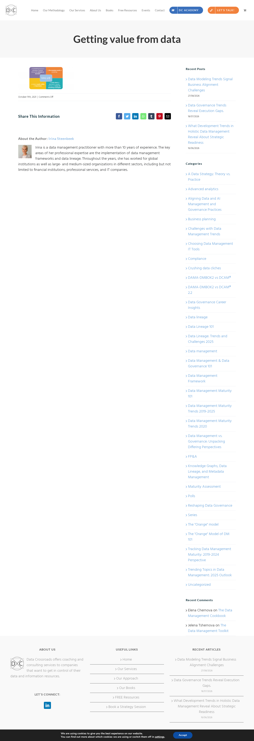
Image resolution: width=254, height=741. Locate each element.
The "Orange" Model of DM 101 (208, 536)
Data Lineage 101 (201, 327)
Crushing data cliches (204, 268)
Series (192, 515)
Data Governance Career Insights (207, 305)
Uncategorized (199, 585)
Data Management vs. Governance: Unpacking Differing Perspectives (206, 441)
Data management (202, 351)
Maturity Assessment (204, 487)
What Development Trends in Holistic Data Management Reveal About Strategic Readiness (211, 134)
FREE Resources (127, 697)
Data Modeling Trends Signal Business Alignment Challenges (210, 84)
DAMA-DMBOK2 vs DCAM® (209, 278)
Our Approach (127, 678)
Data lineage (198, 317)
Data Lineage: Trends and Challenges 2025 (207, 339)
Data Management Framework (202, 378)
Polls (191, 496)
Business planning (202, 219)
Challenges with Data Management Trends (204, 231)
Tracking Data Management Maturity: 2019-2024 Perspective (209, 554)
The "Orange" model (203, 524)
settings (159, 737)
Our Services (127, 669)
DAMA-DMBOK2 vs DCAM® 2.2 (209, 290)
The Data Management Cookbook (210, 613)
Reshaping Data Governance (210, 505)
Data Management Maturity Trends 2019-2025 (210, 408)
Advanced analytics (203, 189)
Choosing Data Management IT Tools (210, 246)
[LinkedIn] (47, 705)
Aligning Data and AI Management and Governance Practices (204, 204)
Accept (183, 735)
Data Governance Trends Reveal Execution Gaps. (207, 108)
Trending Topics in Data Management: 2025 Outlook (210, 572)
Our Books (127, 688)
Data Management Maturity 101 (210, 393)
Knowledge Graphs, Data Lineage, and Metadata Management (207, 471)
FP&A (192, 456)
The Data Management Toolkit (208, 628)
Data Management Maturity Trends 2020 (210, 423)
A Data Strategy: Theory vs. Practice (209, 177)
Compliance (197, 259)
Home (127, 659)
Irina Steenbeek (61, 138)
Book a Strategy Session (127, 707)
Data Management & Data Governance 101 (208, 363)
